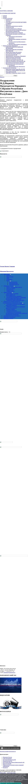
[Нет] (21, 783)
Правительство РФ (7, 761)
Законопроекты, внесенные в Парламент (16, 56)
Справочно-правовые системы (13, 58)
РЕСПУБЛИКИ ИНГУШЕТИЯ (7, 13)
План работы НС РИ (11, 71)
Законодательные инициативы (13, 57)
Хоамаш (5, 17)
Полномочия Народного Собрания (14, 32)
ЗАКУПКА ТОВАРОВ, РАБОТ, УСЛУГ (15, 73)
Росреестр (5, 767)
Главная (5, 15)
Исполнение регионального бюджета (15, 62)
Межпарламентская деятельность (17, 66)
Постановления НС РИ (11, 54)
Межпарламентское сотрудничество (14, 64)
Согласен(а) (3, 783)
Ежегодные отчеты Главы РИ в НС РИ (15, 69)
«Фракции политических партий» (14, 26)
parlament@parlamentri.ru (9, 672)
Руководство (9, 19)
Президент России (7, 757)
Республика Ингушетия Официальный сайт (13, 762)
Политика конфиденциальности (8, 751)
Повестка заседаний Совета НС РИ (14, 60)
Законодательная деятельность (10, 45)
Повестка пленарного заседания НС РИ (15, 61)
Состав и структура (7, 18)
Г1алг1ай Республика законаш (13, 53)
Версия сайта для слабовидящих (11, 748)
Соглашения (12, 65)
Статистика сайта (11, 772)
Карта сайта (3, 772)
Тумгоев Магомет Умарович (7, 266)
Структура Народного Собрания (14, 28)
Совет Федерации (7, 758)
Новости (2, 77)
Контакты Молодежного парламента (18, 44)
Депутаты (8, 21)
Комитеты (8, 24)
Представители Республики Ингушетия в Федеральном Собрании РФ (16, 30)
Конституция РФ (7, 763)
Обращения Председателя (6, 271)
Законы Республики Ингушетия (13, 52)
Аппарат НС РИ (10, 27)
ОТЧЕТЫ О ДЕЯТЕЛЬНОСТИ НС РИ (15, 70)
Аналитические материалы (9, 67)
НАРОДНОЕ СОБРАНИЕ (6, 10)
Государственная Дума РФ (9, 759)
